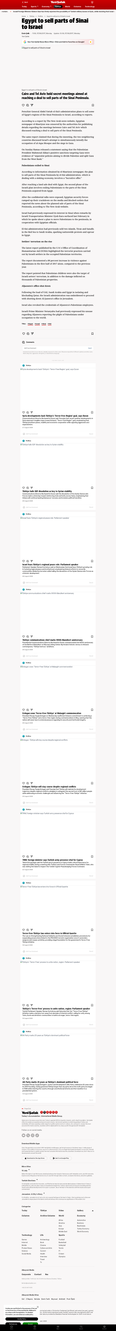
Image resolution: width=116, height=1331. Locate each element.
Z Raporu (29, 1299)
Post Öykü (71, 1299)
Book (42, 1242)
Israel (38, 324)
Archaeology (44, 1240)
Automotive (81, 1220)
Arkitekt (62, 1299)
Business (80, 1223)
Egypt (31, 324)
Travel (42, 1259)
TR (41, 1112)
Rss (46, 1274)
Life (41, 1235)
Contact (37, 1274)
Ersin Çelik (26, 33)
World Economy (83, 1232)
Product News (27, 1248)
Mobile (24, 1245)
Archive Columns (47, 1215)
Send (90, 348)
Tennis (61, 1248)
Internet (25, 1242)
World (61, 1215)
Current (43, 1251)
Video (61, 1210)
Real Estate (81, 1226)
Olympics (62, 1257)
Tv (41, 1262)
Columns (25, 1215)
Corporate (26, 1274)
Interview (43, 1257)
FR (50, 1112)
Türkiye (31, 16)
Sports (62, 1235)
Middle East (63, 1232)
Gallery (80, 1210)
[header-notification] (92, 2)
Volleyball (62, 1245)
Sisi (50, 324)
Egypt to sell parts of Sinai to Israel (58, 16)
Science (25, 1251)
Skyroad (54, 1299)
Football (62, 1240)
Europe (61, 1229)
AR (47, 1112)
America (62, 1223)
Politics (40, 16)
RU (53, 1112)
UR (56, 1112)
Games (24, 1240)
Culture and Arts (46, 1248)
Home (24, 16)
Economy (81, 1215)
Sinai (44, 324)
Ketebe (37, 1299)
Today (24, 1210)
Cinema (43, 1245)
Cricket (61, 1254)
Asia (60, 1226)
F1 (59, 1251)
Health (42, 1254)
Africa (61, 1220)
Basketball (62, 1242)
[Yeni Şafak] (58, 2)
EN (44, 1112)
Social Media (26, 1254)
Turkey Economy (83, 1229)
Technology (27, 1235)
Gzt (23, 1299)
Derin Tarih (45, 1299)
